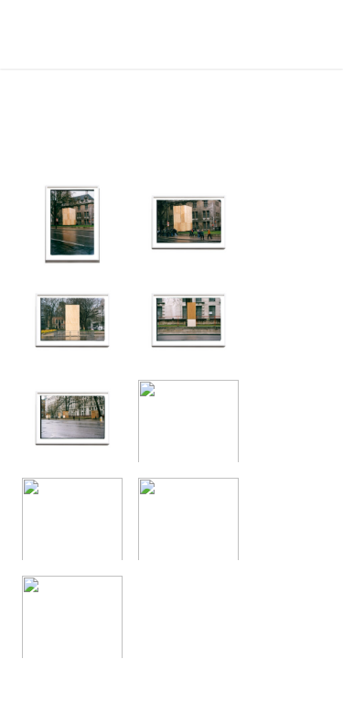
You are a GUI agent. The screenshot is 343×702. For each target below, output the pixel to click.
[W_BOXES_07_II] (188, 327)
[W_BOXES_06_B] (188, 229)
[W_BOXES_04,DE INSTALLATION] (188, 523)
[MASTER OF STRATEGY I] (188, 425)
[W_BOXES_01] (72, 327)
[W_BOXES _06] (72, 229)
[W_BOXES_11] (72, 425)
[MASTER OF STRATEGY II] (72, 523)
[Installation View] (72, 621)
